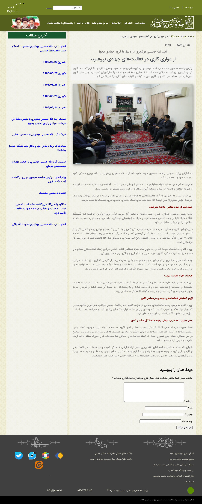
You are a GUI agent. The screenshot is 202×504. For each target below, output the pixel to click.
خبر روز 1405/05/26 (54, 85)
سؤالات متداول (53, 23)
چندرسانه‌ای (67, 23)
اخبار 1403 (174, 37)
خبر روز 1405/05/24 (54, 108)
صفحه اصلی (139, 23)
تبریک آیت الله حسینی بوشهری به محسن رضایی (39, 135)
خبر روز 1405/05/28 (54, 62)
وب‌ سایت (187, 421)
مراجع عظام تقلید (100, 23)
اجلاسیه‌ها (116, 23)
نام (190, 408)
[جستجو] (49, 8)
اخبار (185, 37)
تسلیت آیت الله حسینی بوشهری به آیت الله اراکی (39, 224)
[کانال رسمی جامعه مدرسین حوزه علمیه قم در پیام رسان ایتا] (39, 465)
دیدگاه (188, 402)
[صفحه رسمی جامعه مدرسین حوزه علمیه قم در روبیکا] (46, 456)
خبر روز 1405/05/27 (54, 73)
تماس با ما (174, 7)
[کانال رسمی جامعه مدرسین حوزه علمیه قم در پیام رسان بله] (19, 456)
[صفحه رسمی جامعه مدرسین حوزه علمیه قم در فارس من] (59, 456)
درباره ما (189, 7)
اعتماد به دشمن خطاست (52, 193)
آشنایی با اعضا (83, 23)
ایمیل (189, 415)
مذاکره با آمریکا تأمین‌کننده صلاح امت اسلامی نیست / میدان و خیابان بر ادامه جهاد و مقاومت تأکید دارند (40, 208)
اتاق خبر (128, 23)
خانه (192, 37)
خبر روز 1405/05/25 (54, 96)
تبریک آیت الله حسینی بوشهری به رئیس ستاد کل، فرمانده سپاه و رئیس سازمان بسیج (38, 121)
